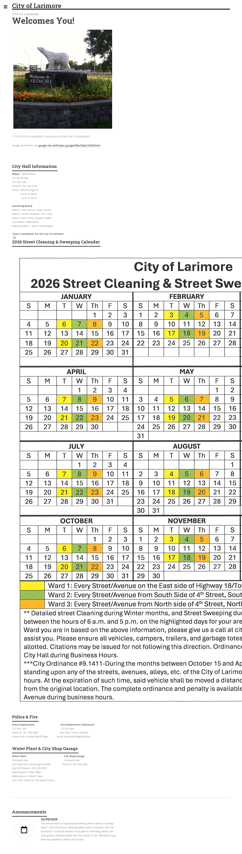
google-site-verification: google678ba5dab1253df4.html (69, 145)
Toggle (5, 7)
